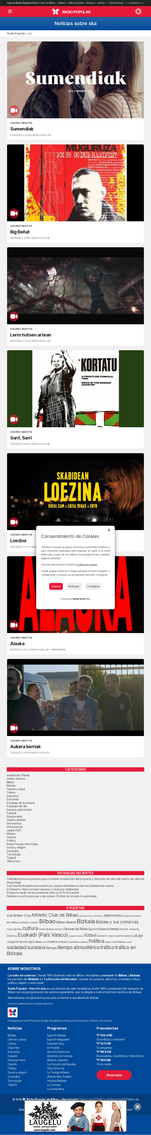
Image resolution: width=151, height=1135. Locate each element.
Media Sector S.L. (82, 598)
